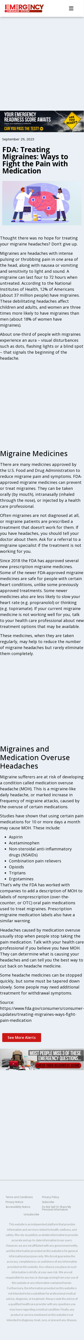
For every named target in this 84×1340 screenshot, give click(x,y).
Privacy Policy (50, 1197)
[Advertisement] (42, 60)
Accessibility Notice (18, 1207)
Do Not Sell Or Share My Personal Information (56, 1208)
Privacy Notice (14, 1202)
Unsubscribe (31, 1214)
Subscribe (48, 1202)
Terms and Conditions (19, 1197)
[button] (71, 8)
